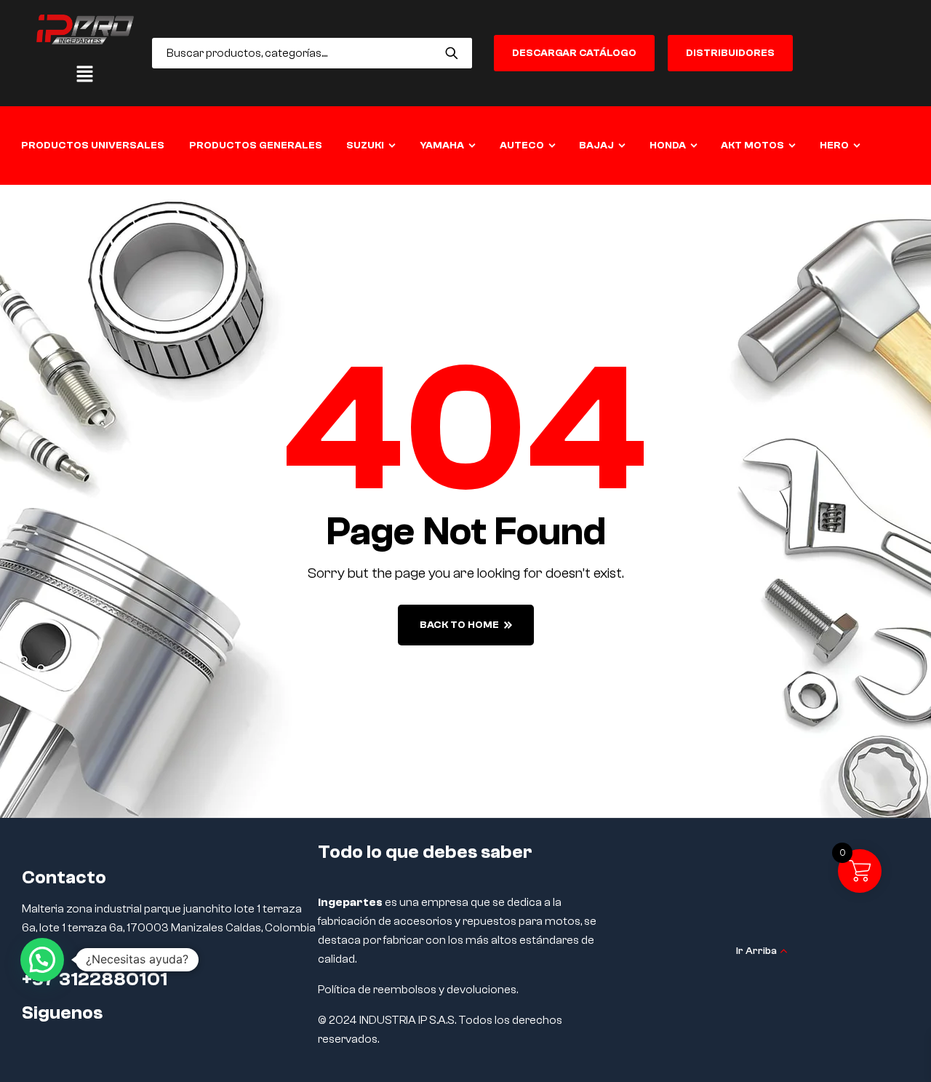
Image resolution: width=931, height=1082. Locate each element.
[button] (85, 75)
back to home (459, 625)
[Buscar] (452, 53)
